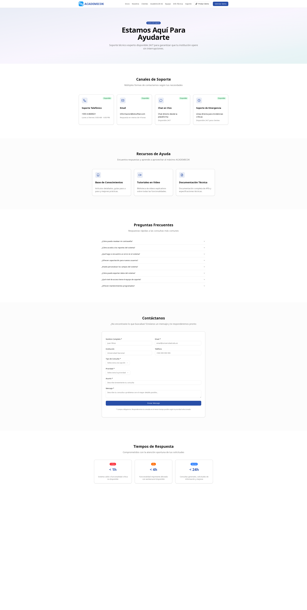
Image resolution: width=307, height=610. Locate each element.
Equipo (168, 4)
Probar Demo (203, 4)
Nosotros (135, 4)
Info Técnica (178, 4)
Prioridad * (110, 369)
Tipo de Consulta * (113, 359)
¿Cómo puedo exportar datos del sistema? (118, 273)
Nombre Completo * (114, 339)
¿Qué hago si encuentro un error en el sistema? (121, 254)
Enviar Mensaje (153, 403)
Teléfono (158, 349)
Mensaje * (110, 388)
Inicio (127, 4)
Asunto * (109, 378)
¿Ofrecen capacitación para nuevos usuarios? (120, 260)
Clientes (145, 4)
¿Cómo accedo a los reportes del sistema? (118, 247)
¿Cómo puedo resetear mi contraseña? (117, 241)
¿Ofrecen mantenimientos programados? (118, 286)
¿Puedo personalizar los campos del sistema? (120, 267)
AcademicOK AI (156, 4)
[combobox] (118, 363)
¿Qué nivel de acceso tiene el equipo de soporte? (121, 279)
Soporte (188, 4)
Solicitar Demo (220, 4)
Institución (110, 349)
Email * (158, 339)
